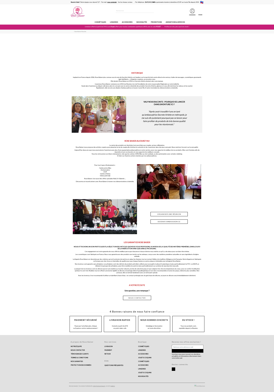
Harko (112, 386)
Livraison (108, 346)
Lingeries (142, 350)
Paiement (108, 350)
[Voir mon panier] (200, 11)
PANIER (200, 14)
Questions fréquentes (113, 365)
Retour (107, 354)
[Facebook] (173, 369)
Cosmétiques (143, 346)
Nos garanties (77, 361)
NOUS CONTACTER (137, 298)
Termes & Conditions (79, 357)
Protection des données (81, 365)
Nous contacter (78, 350)
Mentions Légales (99, 386)
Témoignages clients (80, 354)
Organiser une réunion (169, 214)
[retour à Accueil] (71, 31)
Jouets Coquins (144, 357)
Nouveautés (143, 376)
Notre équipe (76, 346)
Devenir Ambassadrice (169, 222)
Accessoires (143, 354)
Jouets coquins (144, 372)
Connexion (192, 14)
